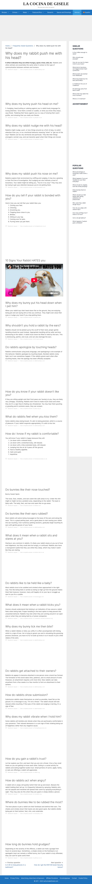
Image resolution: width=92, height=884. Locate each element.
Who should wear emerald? (78, 58)
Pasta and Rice (37, 12)
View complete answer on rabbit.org (30, 772)
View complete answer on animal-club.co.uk (32, 552)
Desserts (50, 12)
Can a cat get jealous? (79, 218)
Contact (74, 878)
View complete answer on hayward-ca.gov (31, 139)
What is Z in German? (79, 98)
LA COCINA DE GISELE (46, 4)
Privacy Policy (14, 878)
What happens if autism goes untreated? (80, 222)
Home (7, 46)
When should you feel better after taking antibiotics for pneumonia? (79, 197)
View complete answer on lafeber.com (30, 505)
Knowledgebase (65, 878)
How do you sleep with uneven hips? (80, 208)
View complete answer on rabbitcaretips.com (32, 360)
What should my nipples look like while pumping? (80, 185)
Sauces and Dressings (64, 12)
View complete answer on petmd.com (30, 317)
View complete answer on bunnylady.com (31, 813)
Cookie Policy (83, 878)
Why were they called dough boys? (79, 203)
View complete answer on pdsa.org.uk (30, 408)
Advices (77, 12)
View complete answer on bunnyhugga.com (32, 596)
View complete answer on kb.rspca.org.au (31, 339)
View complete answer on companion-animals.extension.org (36, 618)
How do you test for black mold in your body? (80, 63)
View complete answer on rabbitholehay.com (32, 69)
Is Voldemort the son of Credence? (80, 84)
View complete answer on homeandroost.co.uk (33, 226)
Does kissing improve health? (79, 190)
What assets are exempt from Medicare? (80, 74)
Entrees (14, 12)
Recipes (4, 12)
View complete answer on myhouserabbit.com (32, 187)
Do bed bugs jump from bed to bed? (80, 89)
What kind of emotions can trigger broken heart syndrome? (80, 69)
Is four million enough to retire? (80, 53)
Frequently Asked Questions (23, 46)
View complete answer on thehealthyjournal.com (33, 728)
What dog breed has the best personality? (80, 79)
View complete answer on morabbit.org (31, 794)
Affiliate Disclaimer (52, 878)
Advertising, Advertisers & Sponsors (32, 878)
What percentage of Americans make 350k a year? (80, 173)
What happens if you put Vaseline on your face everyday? (80, 180)
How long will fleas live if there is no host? (80, 213)
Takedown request (12, 69)
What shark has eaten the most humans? (80, 94)
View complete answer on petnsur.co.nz (31, 858)
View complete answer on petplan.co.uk (31, 117)
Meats (25, 12)
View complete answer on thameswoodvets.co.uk (33, 459)
